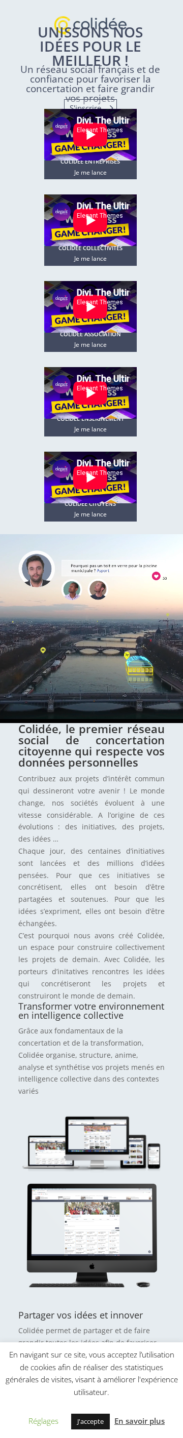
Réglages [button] (43, 1421)
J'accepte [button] (90, 1421)
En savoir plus (139, 1421)
